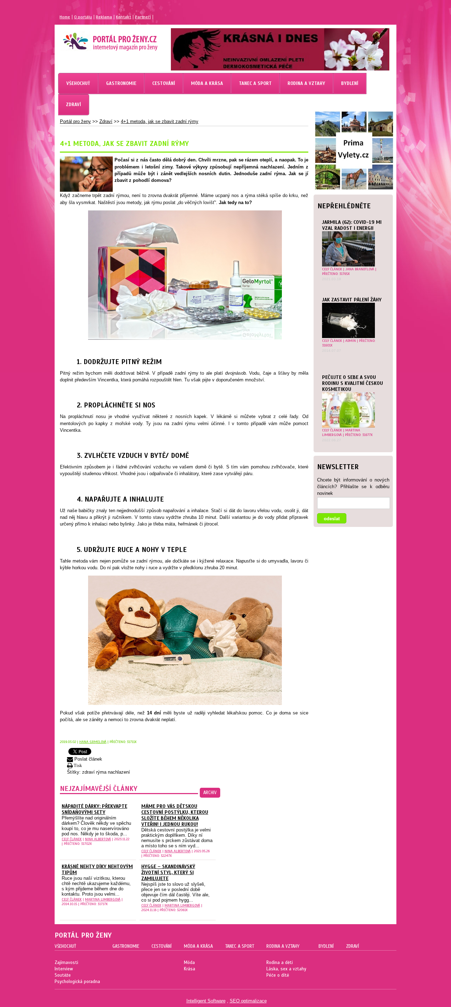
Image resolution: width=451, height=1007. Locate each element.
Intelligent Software (206, 1000)
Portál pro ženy (75, 121)
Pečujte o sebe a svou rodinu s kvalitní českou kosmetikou (352, 383)
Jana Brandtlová (359, 269)
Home (65, 16)
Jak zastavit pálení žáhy (352, 300)
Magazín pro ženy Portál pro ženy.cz (98, 38)
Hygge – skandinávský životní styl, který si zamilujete (168, 873)
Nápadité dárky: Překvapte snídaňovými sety (94, 809)
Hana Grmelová (92, 741)
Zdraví (105, 121)
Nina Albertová (98, 839)
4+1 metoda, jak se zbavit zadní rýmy (159, 121)
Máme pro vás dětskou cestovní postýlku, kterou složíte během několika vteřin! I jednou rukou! (174, 815)
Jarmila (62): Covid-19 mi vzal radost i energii (352, 225)
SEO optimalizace (248, 1000)
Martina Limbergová (341, 432)
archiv (210, 793)
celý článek (332, 269)
